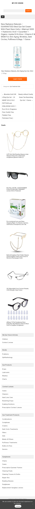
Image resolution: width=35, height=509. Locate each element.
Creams (5, 426)
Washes (5, 376)
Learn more (17, 79)
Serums (4, 449)
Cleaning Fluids (7, 471)
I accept (18, 506)
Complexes (6, 422)
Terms (25, 499)
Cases (4, 391)
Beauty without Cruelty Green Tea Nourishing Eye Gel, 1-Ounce (25, 97)
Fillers (4, 432)
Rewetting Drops (7, 401)
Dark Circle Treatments (10, 429)
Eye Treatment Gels (15, 86)
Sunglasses (6, 484)
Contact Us (11, 499)
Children (5, 339)
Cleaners (5, 394)
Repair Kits (6, 477)
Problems (5, 354)
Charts (4, 379)
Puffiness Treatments (9, 442)
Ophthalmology (7, 357)
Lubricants (5, 372)
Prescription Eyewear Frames (12, 467)
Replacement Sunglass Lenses (12, 488)
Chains (4, 461)
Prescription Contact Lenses (12, 407)
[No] (33, 504)
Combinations (7, 419)
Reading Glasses (8, 481)
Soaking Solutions (8, 404)
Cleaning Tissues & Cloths (11, 474)
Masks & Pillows (7, 439)
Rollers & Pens (7, 446)
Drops (4, 369)
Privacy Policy (18, 499)
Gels (3, 436)
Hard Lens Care (7, 397)
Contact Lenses (7, 342)
